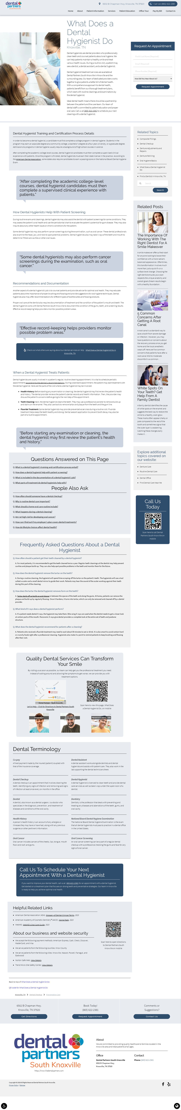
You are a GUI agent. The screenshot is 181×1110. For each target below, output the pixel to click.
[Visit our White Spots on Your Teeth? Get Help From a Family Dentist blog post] (152, 384)
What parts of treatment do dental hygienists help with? (41, 482)
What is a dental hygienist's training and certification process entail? (46, 467)
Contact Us (170, 11)
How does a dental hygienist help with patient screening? (41, 472)
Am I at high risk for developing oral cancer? (35, 517)
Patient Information (95, 11)
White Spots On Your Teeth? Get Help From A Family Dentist (150, 394)
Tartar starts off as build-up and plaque (33, 596)
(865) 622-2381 (90, 111)
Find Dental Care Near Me (151, 482)
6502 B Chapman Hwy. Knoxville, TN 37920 (123, 4)
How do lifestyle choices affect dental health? (36, 527)
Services (111, 11)
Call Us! (164, 4)
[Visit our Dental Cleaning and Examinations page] (70, 732)
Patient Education (127, 11)
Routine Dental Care (148, 471)
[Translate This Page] (177, 1106)
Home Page (64, 920)
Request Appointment (90, 1016)
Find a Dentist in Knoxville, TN (153, 176)
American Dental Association (28, 159)
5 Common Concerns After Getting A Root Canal (149, 319)
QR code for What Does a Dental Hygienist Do (28, 987)
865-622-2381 (72, 883)
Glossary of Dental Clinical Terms (60, 915)
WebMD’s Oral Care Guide (34, 924)
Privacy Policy (13, 1085)
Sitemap (22, 1085)
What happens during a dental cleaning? (33, 511)
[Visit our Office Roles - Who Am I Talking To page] (39, 732)
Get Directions (29, 1016)
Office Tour (144, 11)
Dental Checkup (146, 143)
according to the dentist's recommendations (45, 382)
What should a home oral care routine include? (36, 506)
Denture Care (145, 466)
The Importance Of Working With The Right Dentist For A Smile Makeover (152, 241)
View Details (36, 960)
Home (70, 11)
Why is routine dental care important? (32, 501)
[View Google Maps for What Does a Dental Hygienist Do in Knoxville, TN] (50, 703)
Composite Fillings (148, 139)
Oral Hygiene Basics (148, 160)
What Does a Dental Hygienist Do (35, 981)
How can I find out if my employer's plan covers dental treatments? (46, 522)
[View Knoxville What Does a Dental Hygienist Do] (30, 104)
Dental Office (145, 478)
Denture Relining (147, 155)
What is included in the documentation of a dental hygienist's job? (45, 477)
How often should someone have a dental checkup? (38, 496)
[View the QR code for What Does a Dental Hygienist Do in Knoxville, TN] (97, 701)
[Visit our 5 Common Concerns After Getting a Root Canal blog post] (152, 310)
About (80, 11)
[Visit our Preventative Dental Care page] (101, 732)
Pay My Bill (157, 11)
